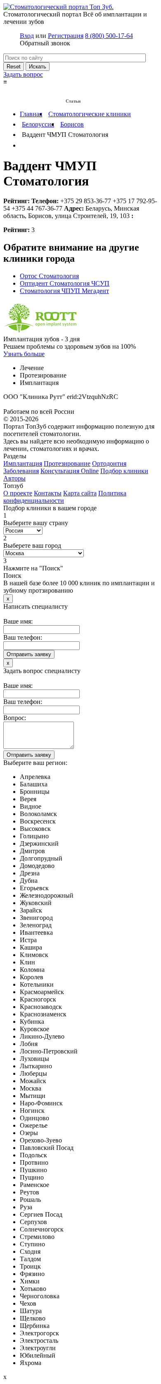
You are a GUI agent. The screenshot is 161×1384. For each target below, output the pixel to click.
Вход (27, 35)
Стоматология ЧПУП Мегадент (64, 290)
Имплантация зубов (29, 91)
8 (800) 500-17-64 (109, 35)
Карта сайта (80, 493)
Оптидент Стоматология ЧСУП (64, 283)
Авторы (14, 478)
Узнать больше (24, 353)
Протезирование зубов (120, 91)
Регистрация (65, 35)
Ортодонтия (109, 463)
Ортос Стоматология (49, 275)
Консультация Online (69, 470)
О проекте (17, 493)
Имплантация (22, 463)
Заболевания (73, 91)
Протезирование (67, 463)
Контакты (48, 493)
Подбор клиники (124, 470)
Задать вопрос (23, 74)
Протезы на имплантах (32, 101)
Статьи (73, 101)
